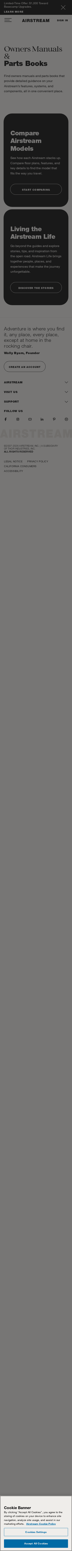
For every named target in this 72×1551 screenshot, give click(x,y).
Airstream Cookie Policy (41, 1523)
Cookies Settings (36, 1532)
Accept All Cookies (36, 1543)
